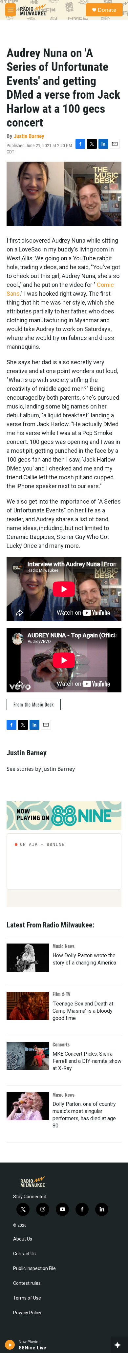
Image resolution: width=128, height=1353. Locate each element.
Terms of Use (27, 1298)
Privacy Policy (27, 1312)
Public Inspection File (34, 1268)
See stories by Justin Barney (41, 768)
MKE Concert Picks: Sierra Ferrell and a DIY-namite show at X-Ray (87, 1061)
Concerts (61, 1044)
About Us (22, 1239)
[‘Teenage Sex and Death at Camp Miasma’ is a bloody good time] (28, 1006)
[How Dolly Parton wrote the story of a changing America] (28, 958)
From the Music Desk (33, 704)
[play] (10, 1345)
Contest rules (27, 1283)
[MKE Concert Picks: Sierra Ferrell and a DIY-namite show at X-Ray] (28, 1056)
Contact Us (24, 1253)
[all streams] (119, 1345)
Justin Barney (29, 136)
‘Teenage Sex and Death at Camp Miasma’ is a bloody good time (83, 1011)
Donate (107, 10)
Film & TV (61, 994)
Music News (64, 946)
